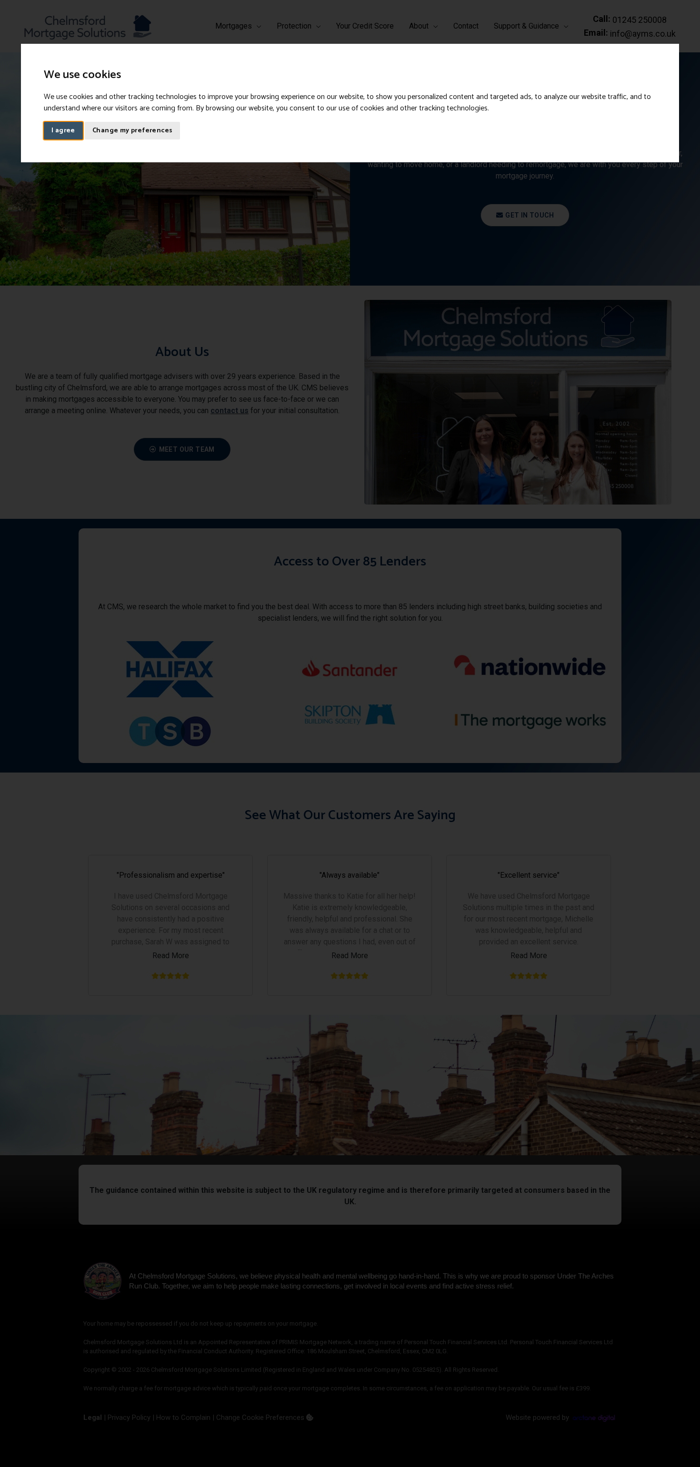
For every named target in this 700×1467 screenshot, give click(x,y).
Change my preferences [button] (132, 130)
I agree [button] (63, 130)
